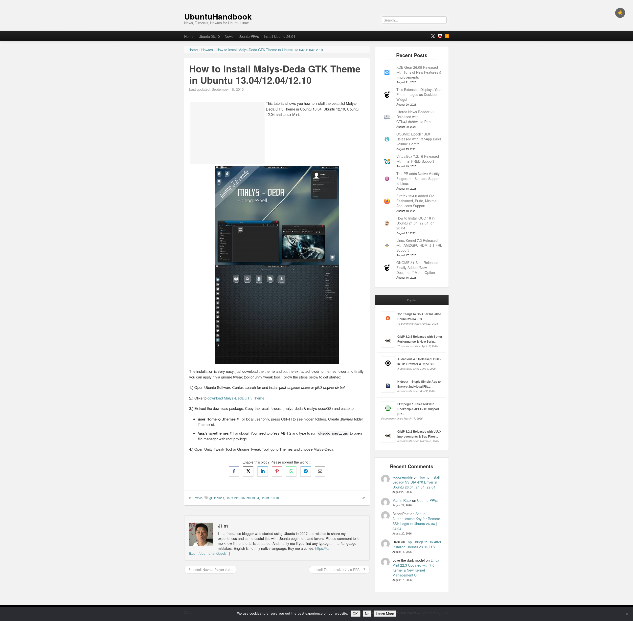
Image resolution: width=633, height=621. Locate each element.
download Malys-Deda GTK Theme (235, 397)
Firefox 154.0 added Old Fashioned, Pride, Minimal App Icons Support (416, 200)
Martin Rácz (401, 500)
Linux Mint (232, 498)
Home (189, 36)
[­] (316, 2)
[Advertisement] (227, 133)
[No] (626, 613)
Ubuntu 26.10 (209, 36)
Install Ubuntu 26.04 (279, 36)
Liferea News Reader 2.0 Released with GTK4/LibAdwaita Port (415, 116)
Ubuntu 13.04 (250, 498)
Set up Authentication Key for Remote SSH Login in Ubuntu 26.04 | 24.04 (416, 521)
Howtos (197, 498)
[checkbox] (620, 13)
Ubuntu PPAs (248, 36)
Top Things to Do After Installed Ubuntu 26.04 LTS (416, 544)
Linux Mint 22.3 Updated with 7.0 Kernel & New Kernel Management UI (415, 567)
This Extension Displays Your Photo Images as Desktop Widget (419, 94)
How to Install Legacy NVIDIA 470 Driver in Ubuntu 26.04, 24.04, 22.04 (416, 482)
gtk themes (216, 498)
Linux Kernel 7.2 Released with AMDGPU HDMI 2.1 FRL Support (419, 245)
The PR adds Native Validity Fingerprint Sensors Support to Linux (418, 178)
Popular (411, 300)
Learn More (385, 613)
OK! (356, 613)
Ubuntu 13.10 (270, 498)
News (229, 36)
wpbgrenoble (402, 477)
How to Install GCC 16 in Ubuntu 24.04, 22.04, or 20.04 (415, 223)
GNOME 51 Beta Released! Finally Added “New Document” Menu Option (417, 267)
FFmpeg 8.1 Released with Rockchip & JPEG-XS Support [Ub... (418, 409)
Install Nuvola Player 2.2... (212, 569)
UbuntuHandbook (218, 16)
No (367, 613)
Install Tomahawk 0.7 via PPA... (337, 569)
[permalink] (362, 497)
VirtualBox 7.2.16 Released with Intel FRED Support (417, 159)
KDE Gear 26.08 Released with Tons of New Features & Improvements (418, 72)
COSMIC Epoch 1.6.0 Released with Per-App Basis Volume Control (418, 139)
